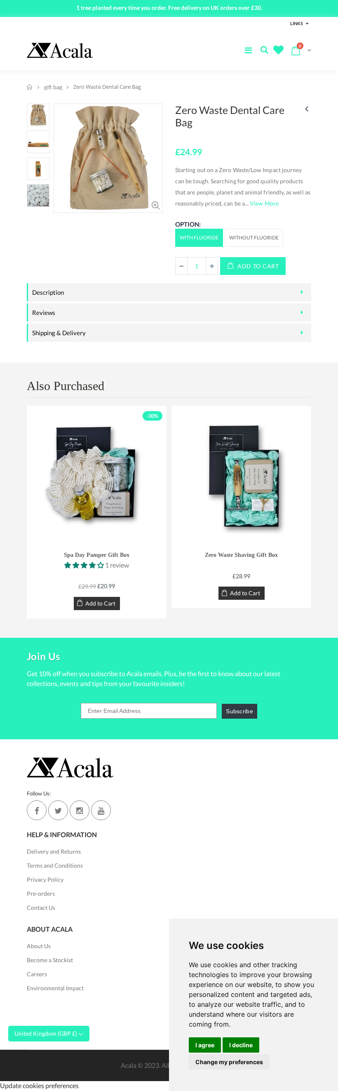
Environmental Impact (55, 988)
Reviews (43, 312)
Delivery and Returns (54, 851)
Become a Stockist (50, 959)
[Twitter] (58, 810)
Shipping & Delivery (59, 332)
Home (30, 87)
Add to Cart (258, 266)
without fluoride (254, 237)
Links (296, 23)
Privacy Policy (45, 879)
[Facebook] (37, 810)
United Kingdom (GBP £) (46, 1033)
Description (48, 292)
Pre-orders (41, 893)
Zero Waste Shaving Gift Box (241, 555)
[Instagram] (79, 810)
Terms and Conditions (55, 865)
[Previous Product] (306, 108)
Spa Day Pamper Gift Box (96, 555)
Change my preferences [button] (229, 1061)
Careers (37, 973)
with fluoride (199, 237)
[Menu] (248, 50)
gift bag (53, 87)
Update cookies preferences (39, 1085)
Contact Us (41, 907)
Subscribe (239, 711)
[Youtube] (101, 810)
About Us (39, 945)
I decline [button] (241, 1044)
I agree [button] (204, 1044)
